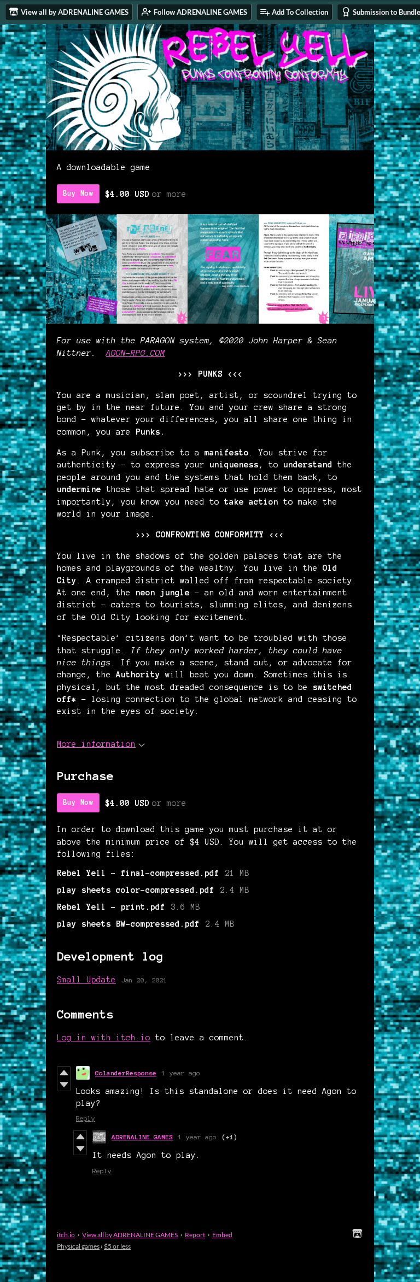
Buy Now (78, 193)
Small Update (86, 979)
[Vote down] (63, 1085)
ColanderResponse (125, 1072)
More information (96, 744)
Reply (85, 1118)
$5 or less (117, 1246)
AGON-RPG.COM (135, 353)
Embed (222, 1235)
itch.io (66, 1235)
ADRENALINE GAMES (142, 1136)
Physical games (78, 1246)
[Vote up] (63, 1073)
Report (195, 1235)
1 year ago (181, 1072)
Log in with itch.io (103, 1037)
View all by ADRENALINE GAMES (130, 1235)
